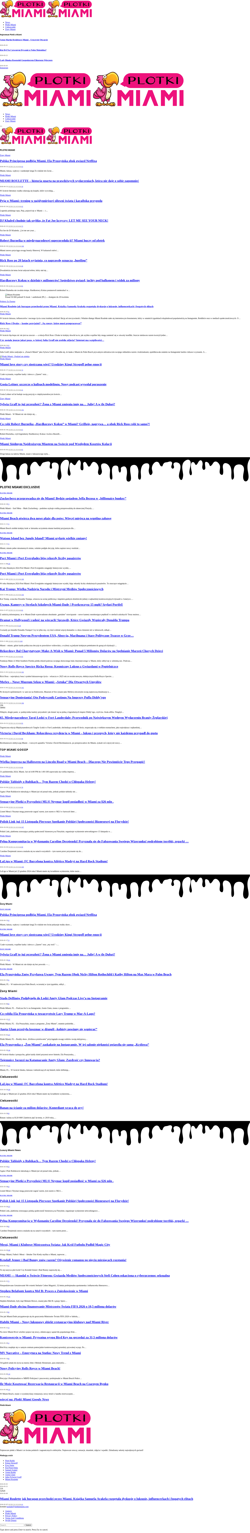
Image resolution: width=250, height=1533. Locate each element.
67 (22, 430)
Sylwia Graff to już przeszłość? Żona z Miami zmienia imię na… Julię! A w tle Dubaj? (57, 404)
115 (9, 1066)
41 (8, 311)
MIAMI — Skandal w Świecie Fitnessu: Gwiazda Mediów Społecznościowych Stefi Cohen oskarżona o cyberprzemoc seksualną (85, 1275)
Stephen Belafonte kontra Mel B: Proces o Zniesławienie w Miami (44, 1291)
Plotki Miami (10, 25)
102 (22, 672)
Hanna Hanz (13, 626)
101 (22, 410)
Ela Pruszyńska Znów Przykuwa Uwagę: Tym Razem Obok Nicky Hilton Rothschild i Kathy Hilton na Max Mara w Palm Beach (85, 974)
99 (22, 847)
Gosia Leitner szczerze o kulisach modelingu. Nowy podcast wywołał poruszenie (53, 384)
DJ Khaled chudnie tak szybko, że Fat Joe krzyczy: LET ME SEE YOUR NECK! (54, 220)
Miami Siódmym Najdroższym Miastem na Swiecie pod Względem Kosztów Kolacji (56, 444)
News (7, 22)
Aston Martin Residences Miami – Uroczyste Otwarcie (24, 40)
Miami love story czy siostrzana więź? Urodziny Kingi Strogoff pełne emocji (51, 364)
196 (22, 703)
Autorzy (8, 1511)
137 (9, 1019)
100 (22, 246)
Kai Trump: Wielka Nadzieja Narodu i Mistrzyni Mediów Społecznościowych (51, 589)
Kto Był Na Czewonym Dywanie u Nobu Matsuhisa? (23, 50)
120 (19, 626)
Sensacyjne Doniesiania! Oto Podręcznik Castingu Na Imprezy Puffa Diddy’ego (53, 697)
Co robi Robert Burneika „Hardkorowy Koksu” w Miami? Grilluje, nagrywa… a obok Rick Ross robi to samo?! (75, 424)
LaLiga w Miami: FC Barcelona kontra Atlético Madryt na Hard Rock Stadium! (54, 861)
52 (8, 1343)
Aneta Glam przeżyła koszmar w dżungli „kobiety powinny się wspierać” (48, 1029)
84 (22, 807)
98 (8, 1113)
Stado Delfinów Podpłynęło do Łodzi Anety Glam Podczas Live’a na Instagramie (53, 998)
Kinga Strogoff (11, 1463)
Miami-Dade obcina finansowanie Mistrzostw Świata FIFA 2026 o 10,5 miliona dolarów (58, 1306)
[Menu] (1, 126)
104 (22, 595)
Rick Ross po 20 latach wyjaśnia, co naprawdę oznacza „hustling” (43, 260)
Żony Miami (10, 29)
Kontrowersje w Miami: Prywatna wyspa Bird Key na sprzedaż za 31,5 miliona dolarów (59, 1337)
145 (9, 1296)
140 (21, 641)
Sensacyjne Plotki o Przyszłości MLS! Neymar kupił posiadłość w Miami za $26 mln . (57, 801)
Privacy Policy (11, 1516)
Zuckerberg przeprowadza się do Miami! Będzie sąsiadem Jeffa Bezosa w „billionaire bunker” (63, 498)
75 (22, 226)
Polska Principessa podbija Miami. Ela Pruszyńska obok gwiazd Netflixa (48, 161)
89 (8, 1004)
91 (8, 980)
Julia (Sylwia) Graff (13, 1477)
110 (9, 1374)
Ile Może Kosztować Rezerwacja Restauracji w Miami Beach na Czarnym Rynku (54, 1384)
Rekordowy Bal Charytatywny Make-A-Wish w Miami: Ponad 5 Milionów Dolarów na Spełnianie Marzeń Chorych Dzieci (81, 651)
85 (22, 449)
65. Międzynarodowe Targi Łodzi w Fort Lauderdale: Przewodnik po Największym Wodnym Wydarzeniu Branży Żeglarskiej (84, 717)
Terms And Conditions (14, 1518)
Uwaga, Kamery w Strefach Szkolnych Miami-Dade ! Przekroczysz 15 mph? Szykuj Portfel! (61, 604)
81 (22, 286)
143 (9, 1389)
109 (9, 1250)
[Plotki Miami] (125, 91)
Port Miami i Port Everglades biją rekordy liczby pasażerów (40, 558)
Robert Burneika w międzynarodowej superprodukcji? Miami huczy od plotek (52, 240)
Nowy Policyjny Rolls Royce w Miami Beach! (30, 1368)
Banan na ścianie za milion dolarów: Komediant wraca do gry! (42, 1107)
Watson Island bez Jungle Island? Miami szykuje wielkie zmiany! (43, 538)
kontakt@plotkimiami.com (18, 1507)
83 (22, 610)
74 (22, 370)
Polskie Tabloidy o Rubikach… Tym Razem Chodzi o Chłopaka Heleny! (48, 781)
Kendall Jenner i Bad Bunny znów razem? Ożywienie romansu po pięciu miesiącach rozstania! (63, 1260)
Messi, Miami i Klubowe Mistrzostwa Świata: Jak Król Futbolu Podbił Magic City (55, 1244)
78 (22, 787)
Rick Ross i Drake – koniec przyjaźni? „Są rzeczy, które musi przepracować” (41, 323)
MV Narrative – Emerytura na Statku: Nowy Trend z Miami (40, 1353)
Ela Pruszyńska (11, 1468)
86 (22, 738)
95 (22, 656)
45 (8, 345)
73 (8, 504)
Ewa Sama (9, 1465)
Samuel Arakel (11, 1470)
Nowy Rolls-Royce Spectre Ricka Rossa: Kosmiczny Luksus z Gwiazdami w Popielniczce (59, 666)
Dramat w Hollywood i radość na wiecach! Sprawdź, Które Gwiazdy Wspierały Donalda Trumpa (64, 620)
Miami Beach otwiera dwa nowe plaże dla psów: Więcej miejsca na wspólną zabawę (55, 518)
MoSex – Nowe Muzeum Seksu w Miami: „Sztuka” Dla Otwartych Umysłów (50, 682)
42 (22, 206)
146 (9, 1050)
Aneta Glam (10, 1475)
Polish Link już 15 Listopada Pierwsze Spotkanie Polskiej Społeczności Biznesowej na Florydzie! (64, 821)
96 (22, 767)
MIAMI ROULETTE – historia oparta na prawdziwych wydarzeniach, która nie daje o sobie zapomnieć (69, 180)
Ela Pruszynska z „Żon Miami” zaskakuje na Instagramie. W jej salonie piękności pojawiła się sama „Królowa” (74, 1044)
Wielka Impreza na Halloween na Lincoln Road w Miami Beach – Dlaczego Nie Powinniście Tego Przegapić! (72, 761)
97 (8, 1265)
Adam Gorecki (14, 641)
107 (22, 827)
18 (22, 186)
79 (8, 1327)
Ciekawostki (10, 27)
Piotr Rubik (10, 1461)
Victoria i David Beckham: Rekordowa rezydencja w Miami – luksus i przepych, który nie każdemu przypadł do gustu (79, 733)
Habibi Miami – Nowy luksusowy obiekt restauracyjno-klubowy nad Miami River (54, 1322)
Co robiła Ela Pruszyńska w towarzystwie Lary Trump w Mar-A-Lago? (47, 1013)
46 (22, 266)
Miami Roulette (11, 1479)
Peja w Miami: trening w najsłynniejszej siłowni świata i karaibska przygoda (51, 200)
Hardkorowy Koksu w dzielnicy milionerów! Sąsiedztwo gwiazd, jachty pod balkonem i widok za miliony (70, 280)
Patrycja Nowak (14, 166)
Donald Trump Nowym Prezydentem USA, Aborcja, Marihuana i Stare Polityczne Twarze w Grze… (67, 635)
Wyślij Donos (10, 1520)
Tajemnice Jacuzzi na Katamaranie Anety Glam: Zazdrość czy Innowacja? (50, 1060)
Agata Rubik (10, 1472)
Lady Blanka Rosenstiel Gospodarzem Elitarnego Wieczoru (26, 60)
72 (8, 524)
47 (8, 328)
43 (22, 166)
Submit (28, 1525)
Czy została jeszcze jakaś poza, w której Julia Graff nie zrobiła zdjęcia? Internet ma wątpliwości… (52, 340)
